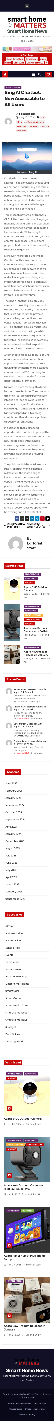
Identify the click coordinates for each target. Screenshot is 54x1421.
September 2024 (15, 819)
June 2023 (11, 863)
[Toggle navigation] (33, 74)
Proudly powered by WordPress (18, 1394)
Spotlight (29, 583)
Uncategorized (14, 1041)
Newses (47, 1394)
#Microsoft (22, 126)
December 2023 (14, 841)
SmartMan (22, 735)
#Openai (34, 126)
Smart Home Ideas (16, 1012)
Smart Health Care (16, 1005)
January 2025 (13, 798)
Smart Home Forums (35, 1408)
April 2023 (11, 877)
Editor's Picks (30, 578)
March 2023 (12, 884)
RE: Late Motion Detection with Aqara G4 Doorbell (30, 691)
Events (9, 955)
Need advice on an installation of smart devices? (30, 742)
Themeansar (28, 1397)
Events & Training (27, 1414)
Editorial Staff (27, 114)
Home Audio (12, 962)
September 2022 (15, 899)
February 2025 (13, 791)
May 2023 (10, 870)
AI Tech (9, 926)
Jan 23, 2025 (15, 1264)
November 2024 (14, 805)
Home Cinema (13, 969)
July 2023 (10, 855)
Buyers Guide (13, 940)
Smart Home (32, 59)
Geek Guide (19, 63)
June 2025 (11, 783)
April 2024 (11, 827)
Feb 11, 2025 (30, 634)
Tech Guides (12, 1034)
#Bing (19, 122)
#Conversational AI (35, 122)
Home (11, 1403)
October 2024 (13, 812)
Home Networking (16, 976)
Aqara (43, 59)
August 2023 (12, 848)
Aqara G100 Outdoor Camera (23, 1118)
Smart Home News (27, 31)
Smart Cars (12, 991)
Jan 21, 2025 (30, 658)
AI (46, 63)
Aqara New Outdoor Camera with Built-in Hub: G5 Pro (36, 631)
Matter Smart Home (33, 615)
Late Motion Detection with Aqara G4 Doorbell (28, 725)
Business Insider (13, 87)
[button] (40, 74)
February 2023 (13, 891)
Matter (8, 63)
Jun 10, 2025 (30, 593)
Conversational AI (35, 63)
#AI (42, 117)
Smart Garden (13, 998)
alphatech (22, 701)
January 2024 (13, 834)
